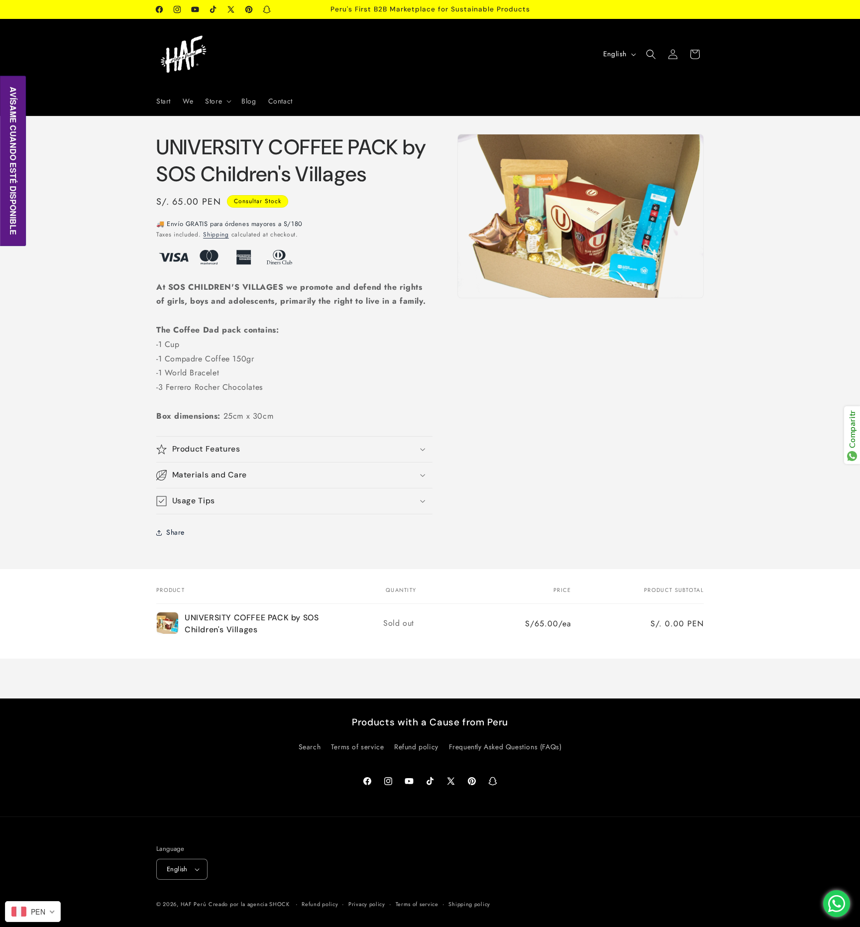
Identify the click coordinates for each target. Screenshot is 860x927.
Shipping (216, 234)
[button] (217, 101)
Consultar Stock (257, 201)
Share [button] (175, 532)
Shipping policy (469, 904)
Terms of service (357, 747)
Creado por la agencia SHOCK (249, 904)
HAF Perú (194, 904)
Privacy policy (366, 904)
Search (310, 747)
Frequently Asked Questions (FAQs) (505, 747)
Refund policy (416, 747)
